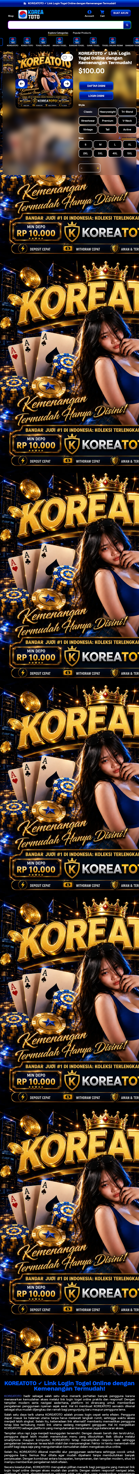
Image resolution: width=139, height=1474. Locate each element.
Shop (11, 16)
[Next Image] (67, 83)
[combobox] (66, 25)
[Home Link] (31, 14)
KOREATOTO (13, 1396)
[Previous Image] (21, 83)
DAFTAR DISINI (96, 85)
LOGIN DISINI (96, 95)
